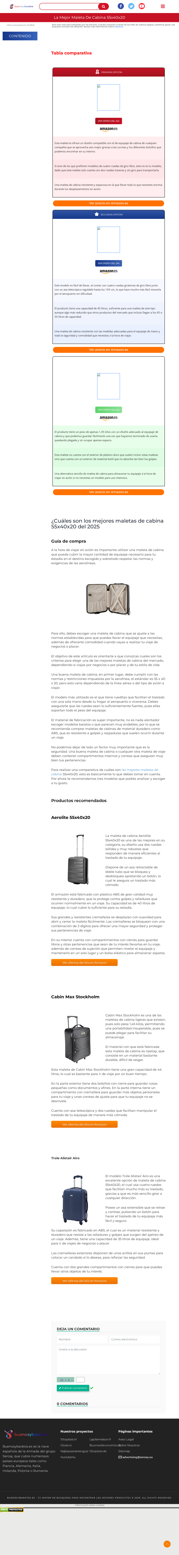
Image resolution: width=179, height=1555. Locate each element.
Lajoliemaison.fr (100, 1439)
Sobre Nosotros (129, 1445)
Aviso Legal (126, 1439)
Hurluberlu (68, 1457)
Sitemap (124, 1451)
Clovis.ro (66, 1445)
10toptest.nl (68, 1439)
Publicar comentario (74, 1388)
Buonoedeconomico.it (104, 1445)
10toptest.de (98, 1451)
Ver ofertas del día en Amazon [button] (84, 962)
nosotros (118, 26)
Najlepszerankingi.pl (74, 1451)
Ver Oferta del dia (108, 120)
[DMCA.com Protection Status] (12, 1511)
